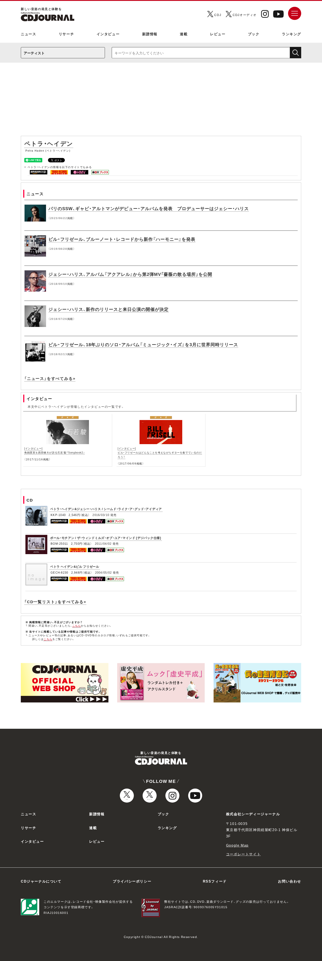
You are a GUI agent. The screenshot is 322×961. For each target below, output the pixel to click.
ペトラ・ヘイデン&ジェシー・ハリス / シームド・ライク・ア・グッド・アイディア (106, 509)
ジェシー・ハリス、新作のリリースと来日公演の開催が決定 (108, 309)
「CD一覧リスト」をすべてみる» (55, 602)
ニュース (28, 33)
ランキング (291, 33)
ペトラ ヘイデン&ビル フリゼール (74, 566)
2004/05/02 (103, 572)
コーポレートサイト (243, 853)
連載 (184, 33)
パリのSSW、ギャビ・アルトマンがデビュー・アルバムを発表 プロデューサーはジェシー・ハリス (148, 208)
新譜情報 (149, 33)
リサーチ (66, 33)
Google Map (237, 845)
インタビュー (108, 33)
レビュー (217, 33)
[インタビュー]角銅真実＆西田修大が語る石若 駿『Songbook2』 (54, 450)
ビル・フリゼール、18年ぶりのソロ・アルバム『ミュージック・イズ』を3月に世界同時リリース (143, 344)
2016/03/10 (100, 515)
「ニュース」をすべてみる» (49, 378)
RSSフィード (215, 881)
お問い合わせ (289, 881)
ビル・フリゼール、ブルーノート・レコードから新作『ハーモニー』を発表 (121, 239)
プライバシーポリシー (132, 881)
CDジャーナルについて (41, 881)
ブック (254, 33)
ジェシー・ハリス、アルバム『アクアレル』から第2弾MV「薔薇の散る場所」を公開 (130, 274)
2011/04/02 (103, 543)
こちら (76, 626)
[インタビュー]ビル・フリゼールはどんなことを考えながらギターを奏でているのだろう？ (160, 452)
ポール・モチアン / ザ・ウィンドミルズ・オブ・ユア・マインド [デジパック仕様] (105, 537)
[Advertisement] (161, 101)
